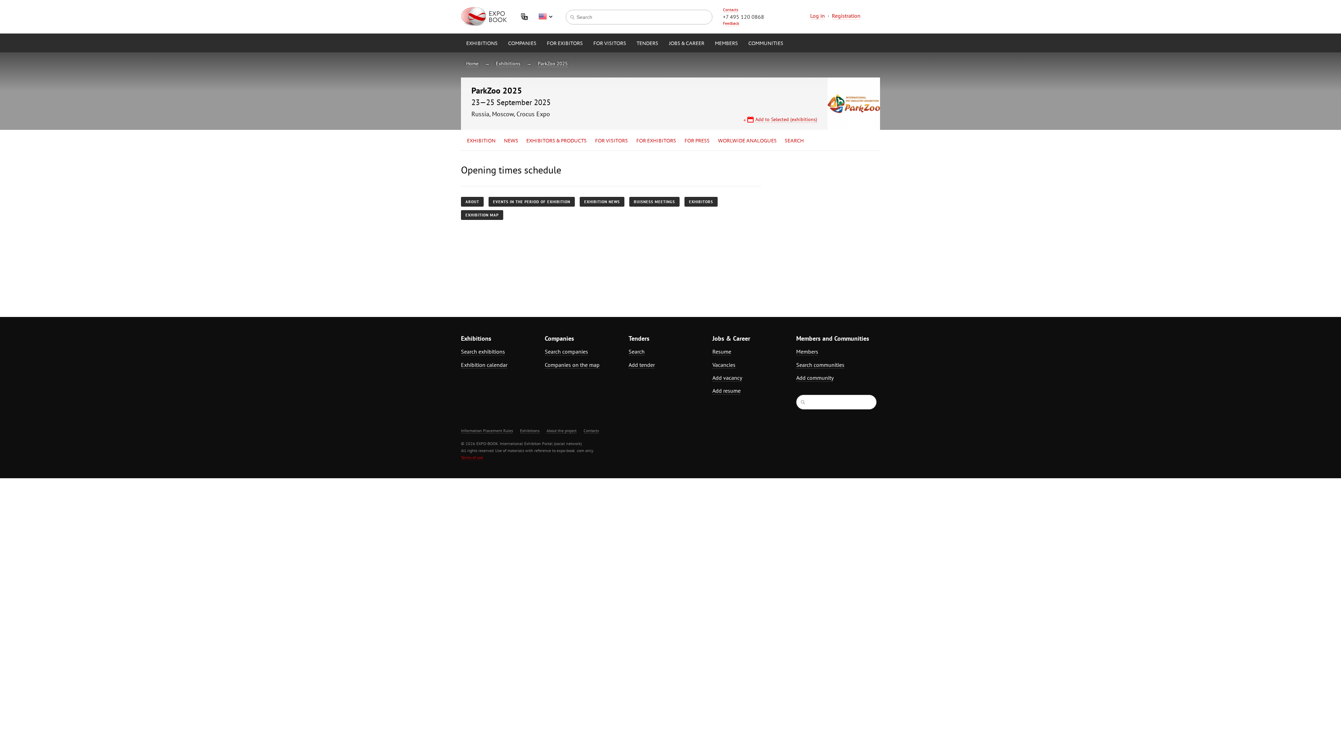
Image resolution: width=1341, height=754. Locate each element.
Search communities (820, 364)
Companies (522, 43)
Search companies (566, 351)
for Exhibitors (656, 141)
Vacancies (723, 364)
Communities (765, 43)
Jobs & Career (686, 43)
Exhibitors (701, 201)
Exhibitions (482, 43)
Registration (846, 15)
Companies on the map (572, 364)
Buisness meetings (654, 201)
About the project (562, 430)
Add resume (726, 390)
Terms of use (472, 457)
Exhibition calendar (484, 364)
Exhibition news (602, 201)
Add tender (642, 364)
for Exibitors (565, 43)
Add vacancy (727, 377)
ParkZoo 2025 (553, 63)
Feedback (731, 23)
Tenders (647, 43)
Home (472, 63)
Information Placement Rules (487, 430)
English (545, 17)
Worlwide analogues (747, 141)
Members (726, 43)
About (472, 201)
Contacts (730, 9)
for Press (697, 141)
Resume (721, 351)
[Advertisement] (819, 226)
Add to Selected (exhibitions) (786, 119)
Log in (817, 15)
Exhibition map (482, 215)
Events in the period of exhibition (531, 201)
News (511, 141)
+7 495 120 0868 (743, 16)
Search (794, 141)
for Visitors (609, 43)
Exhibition (481, 141)
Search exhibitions (483, 351)
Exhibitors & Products (556, 141)
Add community (815, 377)
